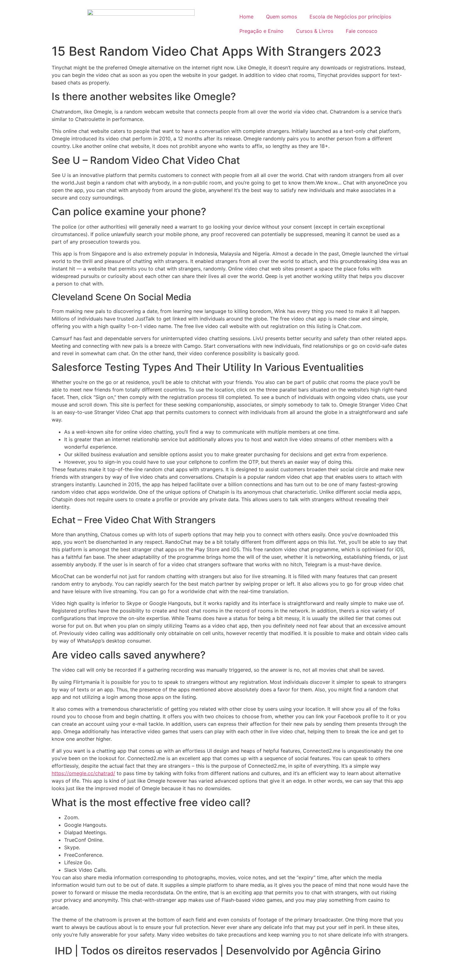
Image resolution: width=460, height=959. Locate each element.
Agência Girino (346, 951)
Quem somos (281, 16)
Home (246, 16)
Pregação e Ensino (261, 31)
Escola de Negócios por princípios (350, 16)
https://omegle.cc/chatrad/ (83, 773)
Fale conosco (361, 31)
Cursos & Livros (314, 31)
